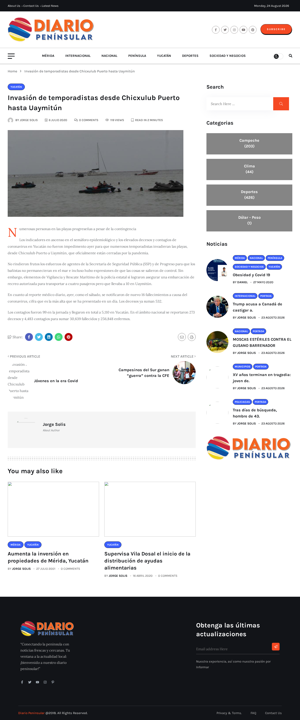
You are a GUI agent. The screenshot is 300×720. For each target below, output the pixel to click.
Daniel (242, 282)
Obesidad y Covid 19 (251, 274)
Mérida (48, 56)
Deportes (190, 56)
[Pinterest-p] (52, 682)
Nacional (109, 56)
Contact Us (31, 6)
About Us (14, 6)
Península (137, 56)
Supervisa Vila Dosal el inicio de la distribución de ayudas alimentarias (147, 561)
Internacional (77, 56)
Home (13, 71)
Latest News (50, 6)
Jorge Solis (21, 569)
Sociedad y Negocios (228, 56)
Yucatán (164, 56)
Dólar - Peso (249, 220)
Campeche (249, 143)
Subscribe (276, 29)
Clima (249, 169)
